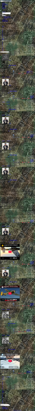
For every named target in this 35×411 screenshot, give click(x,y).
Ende (3, 39)
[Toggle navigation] (0, 10)
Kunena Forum (19, 410)
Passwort (12, 13)
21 (2, 382)
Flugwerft (3, 5)
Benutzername (13, 12)
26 (2, 386)
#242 (8, 92)
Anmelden (4, 15)
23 (2, 31)
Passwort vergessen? (7, 16)
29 (2, 36)
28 (2, 35)
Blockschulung (4, 3)
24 (2, 32)
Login (3, 8)
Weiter (3, 391)
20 (2, 42)
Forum (3, 6)
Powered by (15, 410)
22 (2, 30)
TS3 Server (3, 7)
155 (2, 50)
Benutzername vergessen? (7, 17)
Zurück (3, 26)
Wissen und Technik (5, 4)
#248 (8, 283)
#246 (8, 181)
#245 (8, 156)
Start (3, 25)
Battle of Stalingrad (12, 65)
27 (2, 34)
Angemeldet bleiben (6, 14)
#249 (8, 325)
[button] (3, 11)
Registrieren (5, 18)
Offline (10, 60)
